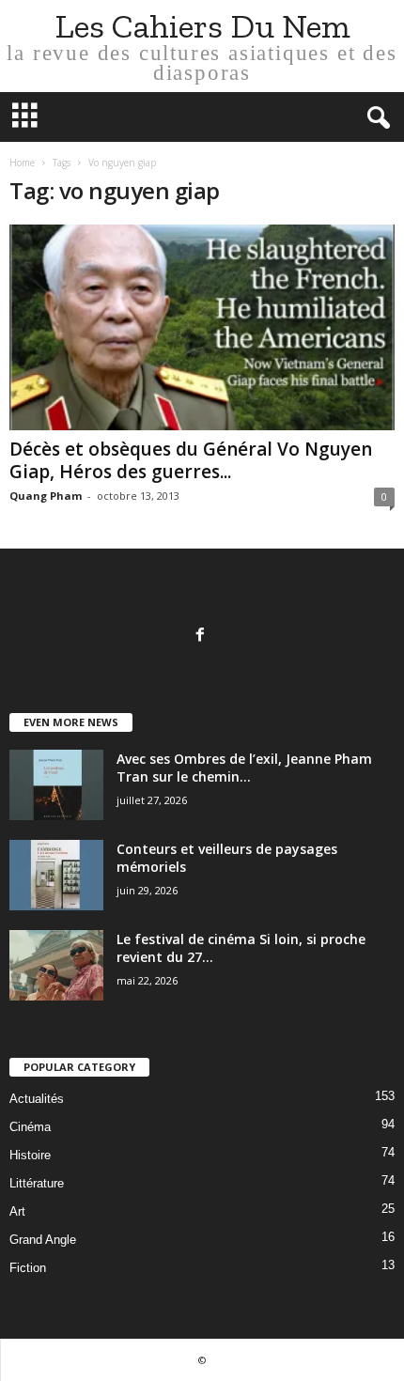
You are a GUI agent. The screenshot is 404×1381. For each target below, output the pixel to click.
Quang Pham (45, 496)
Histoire (30, 1155)
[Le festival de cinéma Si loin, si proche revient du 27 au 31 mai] (56, 965)
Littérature (36, 1183)
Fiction (27, 1268)
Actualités (36, 1099)
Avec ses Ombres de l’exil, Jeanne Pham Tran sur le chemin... (244, 767)
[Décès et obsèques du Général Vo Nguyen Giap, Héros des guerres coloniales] (202, 327)
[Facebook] (202, 636)
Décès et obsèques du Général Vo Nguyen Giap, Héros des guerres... (190, 460)
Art (17, 1211)
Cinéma (30, 1127)
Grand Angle (42, 1240)
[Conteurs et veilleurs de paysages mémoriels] (56, 875)
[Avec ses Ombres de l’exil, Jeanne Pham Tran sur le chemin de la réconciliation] (56, 785)
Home (22, 162)
